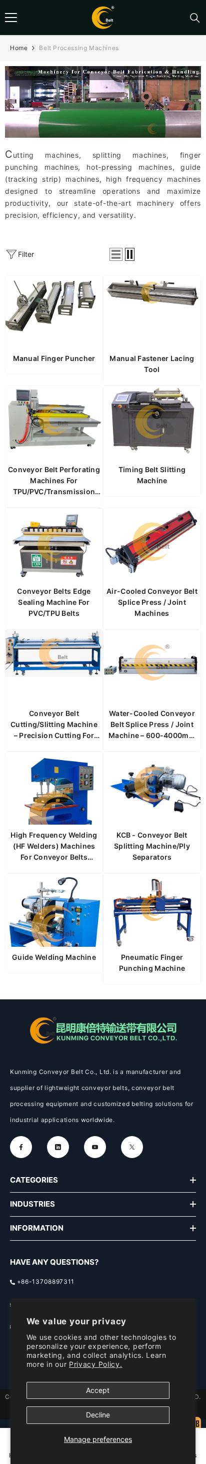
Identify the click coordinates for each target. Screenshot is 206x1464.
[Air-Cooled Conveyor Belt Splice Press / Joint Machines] (152, 544)
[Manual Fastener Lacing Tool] (152, 311)
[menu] (11, 18)
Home (19, 48)
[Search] (195, 18)
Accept (98, 1390)
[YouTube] (95, 1147)
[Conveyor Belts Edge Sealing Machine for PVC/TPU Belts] (54, 544)
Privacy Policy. (95, 1364)
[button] (116, 254)
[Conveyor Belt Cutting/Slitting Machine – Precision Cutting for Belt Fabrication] (54, 666)
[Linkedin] (58, 1147)
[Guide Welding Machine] (54, 910)
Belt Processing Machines (78, 48)
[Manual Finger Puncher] (54, 311)
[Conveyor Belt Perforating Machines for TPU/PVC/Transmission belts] (54, 422)
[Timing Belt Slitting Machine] (152, 422)
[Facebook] (21, 1147)
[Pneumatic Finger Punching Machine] (152, 910)
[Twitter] (132, 1147)
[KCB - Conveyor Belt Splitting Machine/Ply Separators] (152, 788)
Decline (98, 1414)
